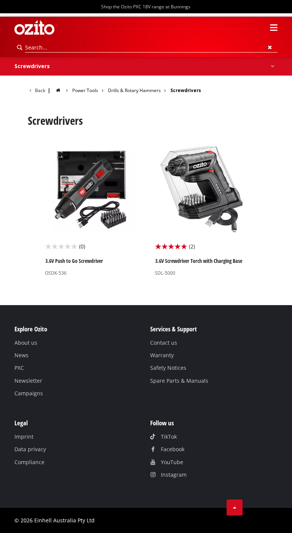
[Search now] (19, 48)
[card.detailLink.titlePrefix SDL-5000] (200, 209)
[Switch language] (260, 27)
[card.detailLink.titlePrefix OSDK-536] (91, 209)
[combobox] (151, 48)
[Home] (62, 90)
